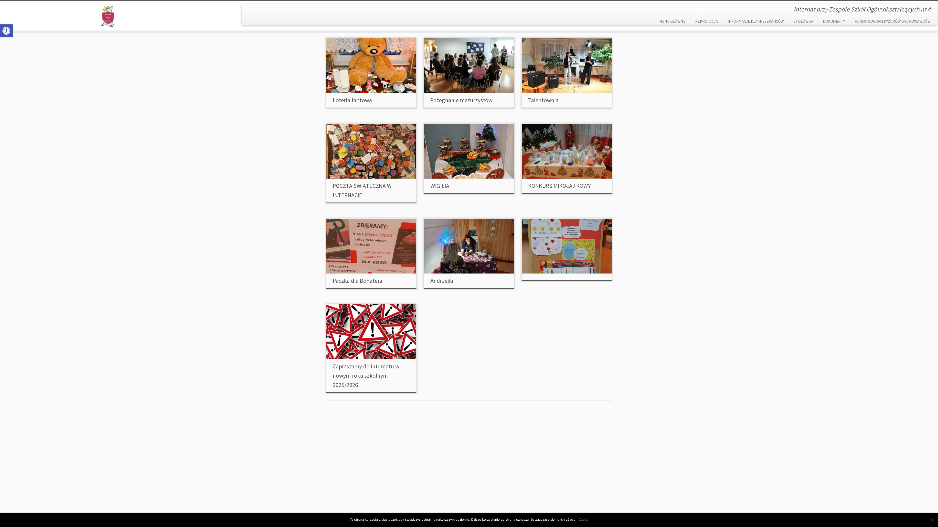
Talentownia (543, 100)
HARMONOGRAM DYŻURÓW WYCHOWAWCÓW (893, 21)
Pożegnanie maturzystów (461, 100)
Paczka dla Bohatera (357, 280)
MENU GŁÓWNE (672, 21)
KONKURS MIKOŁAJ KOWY (559, 186)
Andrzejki (441, 280)
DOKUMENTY (834, 21)
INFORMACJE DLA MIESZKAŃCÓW (756, 21)
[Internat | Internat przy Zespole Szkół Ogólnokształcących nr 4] (108, 16)
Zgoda (583, 519)
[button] (6, 30)
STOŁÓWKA (803, 21)
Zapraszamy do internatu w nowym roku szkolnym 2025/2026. (366, 376)
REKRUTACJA (706, 21)
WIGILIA (439, 186)
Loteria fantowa (352, 100)
